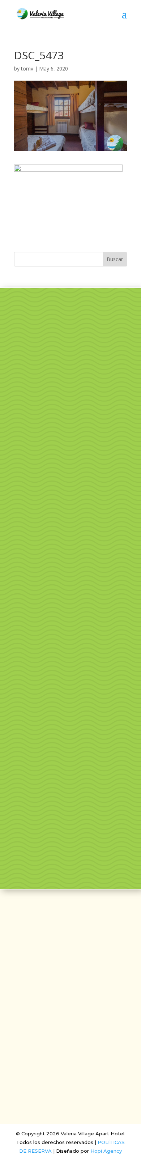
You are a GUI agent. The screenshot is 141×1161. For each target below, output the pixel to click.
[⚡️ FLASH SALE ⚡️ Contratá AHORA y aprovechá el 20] (70, 535)
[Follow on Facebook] (62, 990)
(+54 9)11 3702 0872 (70, 1034)
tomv (27, 68)
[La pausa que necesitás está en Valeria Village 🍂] (70, 609)
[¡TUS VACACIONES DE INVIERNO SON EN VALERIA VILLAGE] (70, 460)
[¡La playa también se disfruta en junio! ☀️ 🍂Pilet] (70, 759)
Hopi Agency (106, 1151)
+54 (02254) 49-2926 (70, 1022)
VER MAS (70, 378)
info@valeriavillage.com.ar (70, 1011)
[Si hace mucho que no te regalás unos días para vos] (70, 684)
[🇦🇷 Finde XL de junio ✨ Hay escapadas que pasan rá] (70, 834)
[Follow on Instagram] (79, 990)
